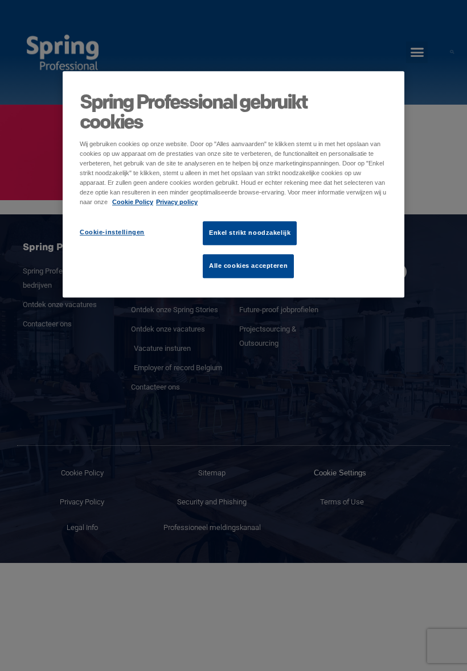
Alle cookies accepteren (248, 266)
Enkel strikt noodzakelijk (249, 233)
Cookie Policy (132, 202)
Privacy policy (177, 202)
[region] (233, 184)
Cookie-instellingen (112, 232)
